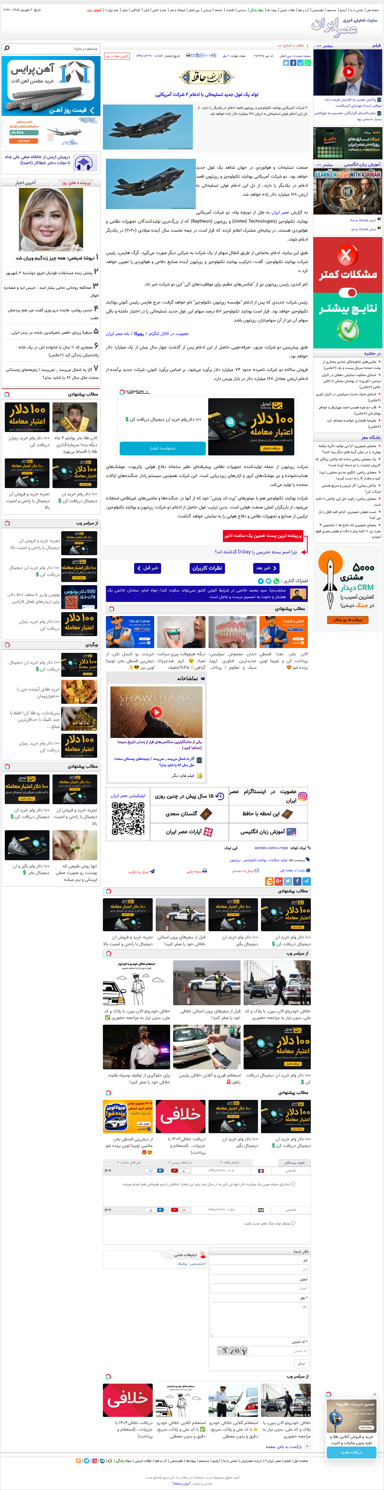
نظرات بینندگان (294, 1163)
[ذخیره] (197, 55)
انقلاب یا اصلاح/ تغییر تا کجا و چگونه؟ (278, 45)
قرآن (146, 10)
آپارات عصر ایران (184, 832)
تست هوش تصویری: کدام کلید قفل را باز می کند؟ (349, 515)
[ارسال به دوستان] (193, 55)
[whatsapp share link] (307, 63)
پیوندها (191, 1461)
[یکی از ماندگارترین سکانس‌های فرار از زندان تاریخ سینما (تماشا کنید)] (156, 712)
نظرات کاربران (207, 568)
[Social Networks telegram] (261, 581)
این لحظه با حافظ (261, 814)
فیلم (124, 10)
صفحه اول (373, 10)
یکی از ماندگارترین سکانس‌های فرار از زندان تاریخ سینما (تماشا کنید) (160, 745)
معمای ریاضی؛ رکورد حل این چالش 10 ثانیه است (348, 502)
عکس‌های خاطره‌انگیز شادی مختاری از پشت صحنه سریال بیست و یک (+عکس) (351, 365)
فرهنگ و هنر (177, 10)
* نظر (304, 1298)
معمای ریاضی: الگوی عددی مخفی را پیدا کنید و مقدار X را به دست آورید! (350, 475)
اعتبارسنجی (198, 1263)
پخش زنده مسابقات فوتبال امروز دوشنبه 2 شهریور (49, 273)
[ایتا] (269, 881)
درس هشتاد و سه (363, 220)
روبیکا (139, 333)
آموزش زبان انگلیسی (263, 832)
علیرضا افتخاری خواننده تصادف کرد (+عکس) (354, 423)
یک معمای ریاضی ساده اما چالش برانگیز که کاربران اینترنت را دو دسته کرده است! (348, 462)
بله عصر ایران (117, 333)
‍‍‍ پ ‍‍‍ (209, 55)
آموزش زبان (94, 10)
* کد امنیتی (300, 1342)
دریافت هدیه (351, 1452)
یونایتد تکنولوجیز (254, 860)
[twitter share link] (286, 63)
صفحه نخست (302, 56)
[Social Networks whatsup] (276, 581)
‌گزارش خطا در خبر (117, 56)
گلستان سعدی (181, 814)
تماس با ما (356, 10)
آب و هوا (303, 10)
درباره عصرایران (251, 1461)
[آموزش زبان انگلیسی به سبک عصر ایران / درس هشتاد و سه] (348, 191)
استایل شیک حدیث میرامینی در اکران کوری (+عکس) (348, 397)
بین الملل (194, 10)
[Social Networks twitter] (269, 581)
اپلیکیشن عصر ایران (128, 795)
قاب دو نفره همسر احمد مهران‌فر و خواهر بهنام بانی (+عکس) (350, 410)
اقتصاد (230, 10)
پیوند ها (272, 10)
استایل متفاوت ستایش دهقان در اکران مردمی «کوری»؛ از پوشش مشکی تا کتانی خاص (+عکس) (351, 381)
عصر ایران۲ (273, 1461)
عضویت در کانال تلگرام (169, 333)
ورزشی (207, 10)
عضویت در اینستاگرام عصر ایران (262, 796)
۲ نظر (226, 56)
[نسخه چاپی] (188, 55)
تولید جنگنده (278, 860)
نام (306, 1260)
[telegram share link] (300, 63)
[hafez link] (207, 77)
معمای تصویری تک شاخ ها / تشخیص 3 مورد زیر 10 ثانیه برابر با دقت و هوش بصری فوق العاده (348, 531)
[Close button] (375, 1394)
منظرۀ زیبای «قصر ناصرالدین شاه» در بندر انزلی (51, 333)
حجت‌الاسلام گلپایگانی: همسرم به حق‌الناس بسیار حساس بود (348, 116)
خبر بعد (263, 568)
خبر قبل (150, 568)
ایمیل (304, 1279)
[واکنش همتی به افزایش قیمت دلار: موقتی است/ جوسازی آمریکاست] (348, 72)
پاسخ (108, 1170)
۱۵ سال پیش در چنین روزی (184, 796)
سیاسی (241, 10)
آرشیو (343, 10)
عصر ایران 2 (111, 10)
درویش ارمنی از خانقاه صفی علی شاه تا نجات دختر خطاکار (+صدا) (37, 160)
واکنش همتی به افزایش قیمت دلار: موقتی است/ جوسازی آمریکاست (353, 103)
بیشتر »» (324, 45)
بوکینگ (182, 1263)
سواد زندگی (256, 10)
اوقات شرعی (287, 10)
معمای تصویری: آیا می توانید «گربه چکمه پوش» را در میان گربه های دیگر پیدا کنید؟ (350, 449)
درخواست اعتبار (163, 448)
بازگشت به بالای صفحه (284, 1447)
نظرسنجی (318, 10)
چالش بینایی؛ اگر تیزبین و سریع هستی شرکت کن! (351, 488)
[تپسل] (122, 392)
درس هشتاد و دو (364, 229)
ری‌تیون (235, 860)
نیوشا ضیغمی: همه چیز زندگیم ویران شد (55, 258)
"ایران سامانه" (181, 1483)
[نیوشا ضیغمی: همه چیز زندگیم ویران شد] (51, 219)
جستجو (331, 10)
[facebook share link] (293, 63)
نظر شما (301, 1251)
